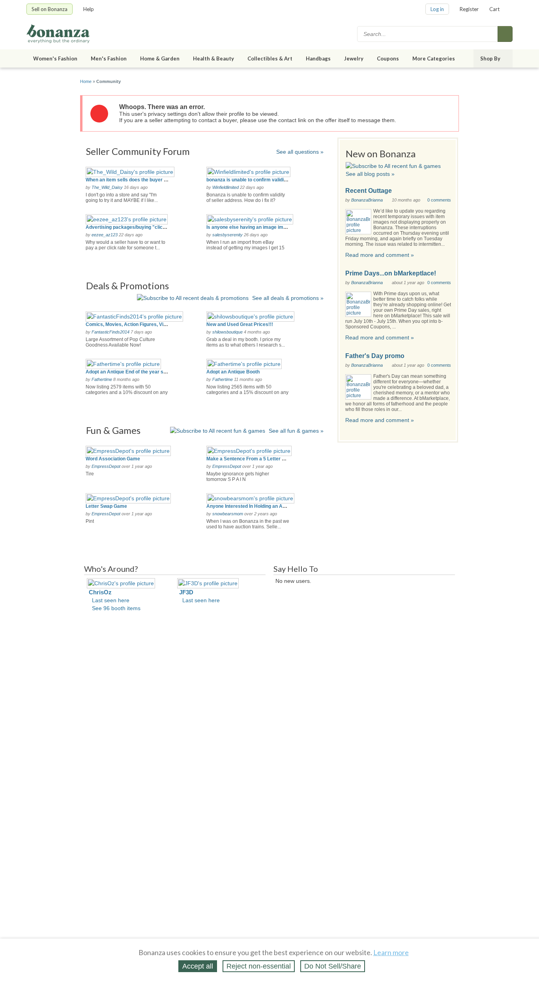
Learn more (391, 952)
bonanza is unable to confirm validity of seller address (266, 180)
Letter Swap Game (106, 506)
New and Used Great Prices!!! (239, 324)
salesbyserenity (227, 234)
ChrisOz (100, 592)
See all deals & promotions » (288, 298)
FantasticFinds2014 (110, 332)
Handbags (318, 58)
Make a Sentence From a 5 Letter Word (250, 459)
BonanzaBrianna (367, 200)
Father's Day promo (374, 355)
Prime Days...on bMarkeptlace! (390, 273)
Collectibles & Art (269, 58)
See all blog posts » (370, 174)
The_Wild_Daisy (107, 187)
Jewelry (353, 58)
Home (86, 81)
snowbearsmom (227, 513)
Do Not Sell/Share (332, 966)
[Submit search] (505, 34)
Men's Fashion (109, 58)
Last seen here (110, 600)
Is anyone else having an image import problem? (260, 227)
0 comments (439, 200)
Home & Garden (160, 58)
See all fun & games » (296, 431)
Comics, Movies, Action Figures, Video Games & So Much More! (157, 324)
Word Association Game (113, 459)
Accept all (197, 966)
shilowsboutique (227, 332)
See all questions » (300, 152)
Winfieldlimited (225, 187)
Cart (494, 9)
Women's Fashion (55, 58)
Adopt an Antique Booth (233, 372)
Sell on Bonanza (49, 9)
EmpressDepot (106, 466)
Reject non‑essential (258, 966)
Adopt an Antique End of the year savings (132, 372)
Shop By (490, 58)
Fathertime (102, 379)
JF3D (186, 592)
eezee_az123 (105, 234)
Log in (437, 9)
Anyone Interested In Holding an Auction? (252, 506)
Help (88, 9)
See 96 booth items (116, 608)
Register (469, 9)
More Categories (433, 58)
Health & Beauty (213, 58)
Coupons (388, 58)
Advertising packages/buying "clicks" (128, 227)
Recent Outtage (368, 190)
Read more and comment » (379, 255)
